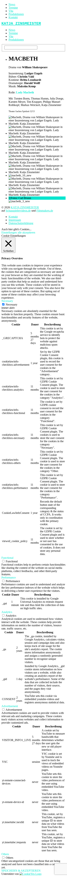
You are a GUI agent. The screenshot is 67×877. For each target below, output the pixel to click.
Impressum (15, 219)
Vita (11, 10)
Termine (13, 7)
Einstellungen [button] (9, 232)
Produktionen (16, 14)
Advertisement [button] (9, 706)
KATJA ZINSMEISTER (25, 207)
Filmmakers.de (44, 210)
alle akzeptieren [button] (26, 232)
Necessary (11, 304)
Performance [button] (8, 577)
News (12, 4)
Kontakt (13, 17)
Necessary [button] (7, 300)
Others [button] (5, 854)
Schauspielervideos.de (18, 210)
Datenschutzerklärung (21, 223)
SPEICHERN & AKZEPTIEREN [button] (21, 870)
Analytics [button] (6, 612)
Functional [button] (7, 557)
